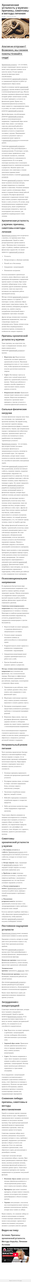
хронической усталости (19, 79)
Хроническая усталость (9, 65)
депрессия (21, 971)
